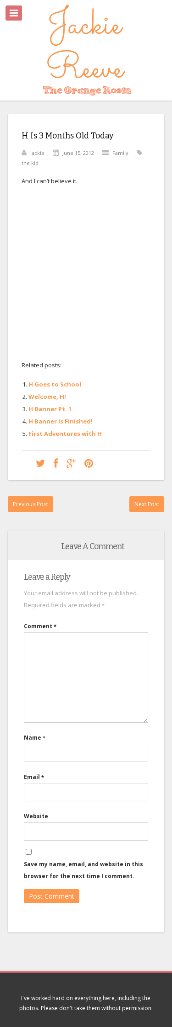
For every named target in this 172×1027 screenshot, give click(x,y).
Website (36, 816)
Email (34, 777)
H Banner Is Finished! (60, 421)
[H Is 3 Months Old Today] (40, 463)
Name (34, 737)
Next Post (146, 504)
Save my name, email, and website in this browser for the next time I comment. (83, 870)
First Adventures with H (65, 433)
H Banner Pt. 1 (50, 409)
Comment (40, 626)
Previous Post (30, 504)
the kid (30, 162)
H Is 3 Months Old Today (68, 136)
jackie (37, 152)
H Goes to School (54, 384)
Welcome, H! (47, 396)
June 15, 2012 (78, 152)
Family (120, 152)
